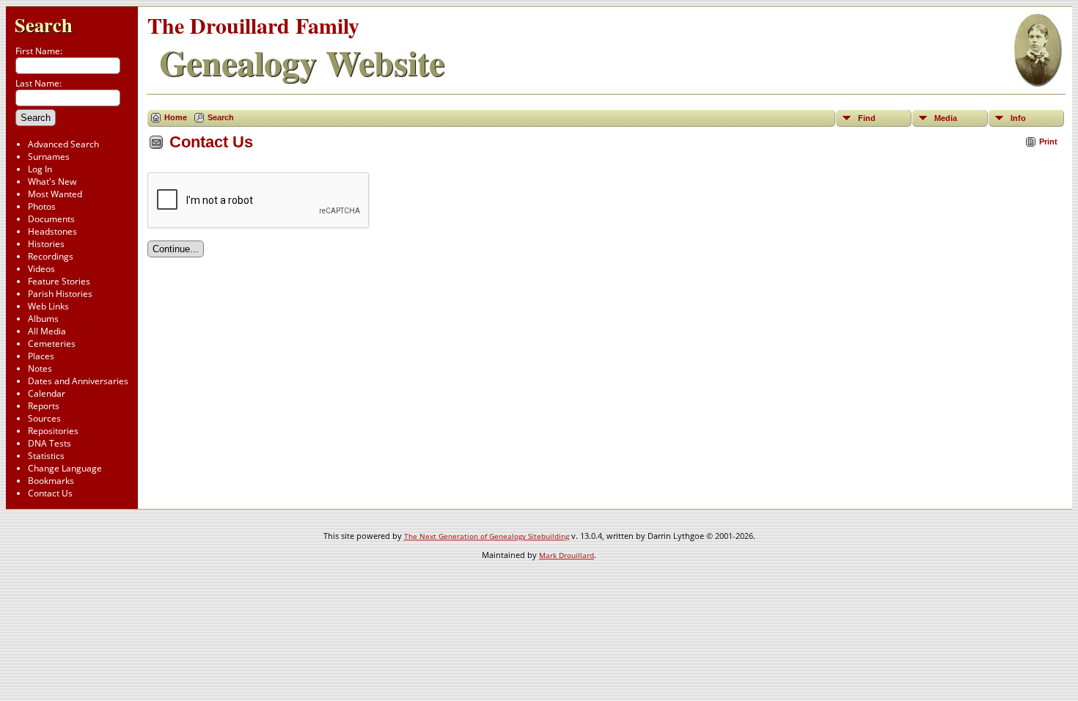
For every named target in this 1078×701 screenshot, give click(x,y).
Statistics (46, 455)
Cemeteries (52, 343)
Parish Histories (60, 293)
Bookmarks (51, 480)
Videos (41, 269)
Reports (43, 406)
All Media (47, 331)
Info (1018, 118)
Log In (40, 169)
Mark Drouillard (566, 555)
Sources (44, 418)
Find (867, 118)
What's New (52, 181)
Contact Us (50, 493)
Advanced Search (63, 144)
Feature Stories (59, 281)
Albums (43, 318)
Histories (46, 244)
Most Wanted (55, 194)
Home (175, 117)
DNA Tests (49, 443)
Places (41, 356)
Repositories (53, 431)
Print (1048, 141)
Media (945, 118)
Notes (40, 368)
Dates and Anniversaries (78, 381)
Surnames (49, 156)
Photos (42, 206)
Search (44, 24)
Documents (51, 219)
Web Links (48, 306)
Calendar (46, 393)
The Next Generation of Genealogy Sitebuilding (486, 536)
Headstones (52, 231)
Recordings (50, 256)
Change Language (65, 468)
